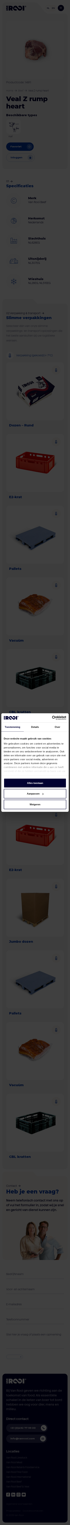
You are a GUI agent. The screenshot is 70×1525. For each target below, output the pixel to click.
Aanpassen (33, 793)
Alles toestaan (35, 782)
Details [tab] (35, 726)
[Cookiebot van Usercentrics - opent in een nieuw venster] (52, 718)
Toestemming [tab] (12, 726)
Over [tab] (57, 726)
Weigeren (35, 804)
